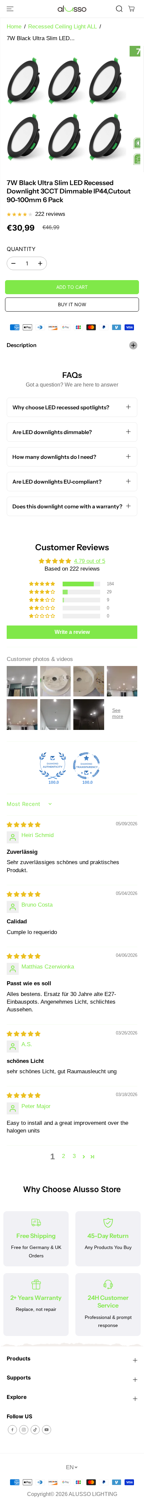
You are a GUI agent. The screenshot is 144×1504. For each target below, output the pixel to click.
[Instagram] (23, 1429)
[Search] (119, 9)
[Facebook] (12, 1429)
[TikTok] (35, 1429)
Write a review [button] (72, 632)
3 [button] (74, 1156)
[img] (24, 825)
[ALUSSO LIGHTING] (72, 9)
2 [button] (63, 1156)
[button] (11, 9)
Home (14, 26)
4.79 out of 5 (89, 561)
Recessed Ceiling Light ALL (62, 26)
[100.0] (52, 765)
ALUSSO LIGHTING (93, 1494)
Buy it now (72, 304)
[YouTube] (46, 1429)
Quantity (21, 249)
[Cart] (131, 9)
